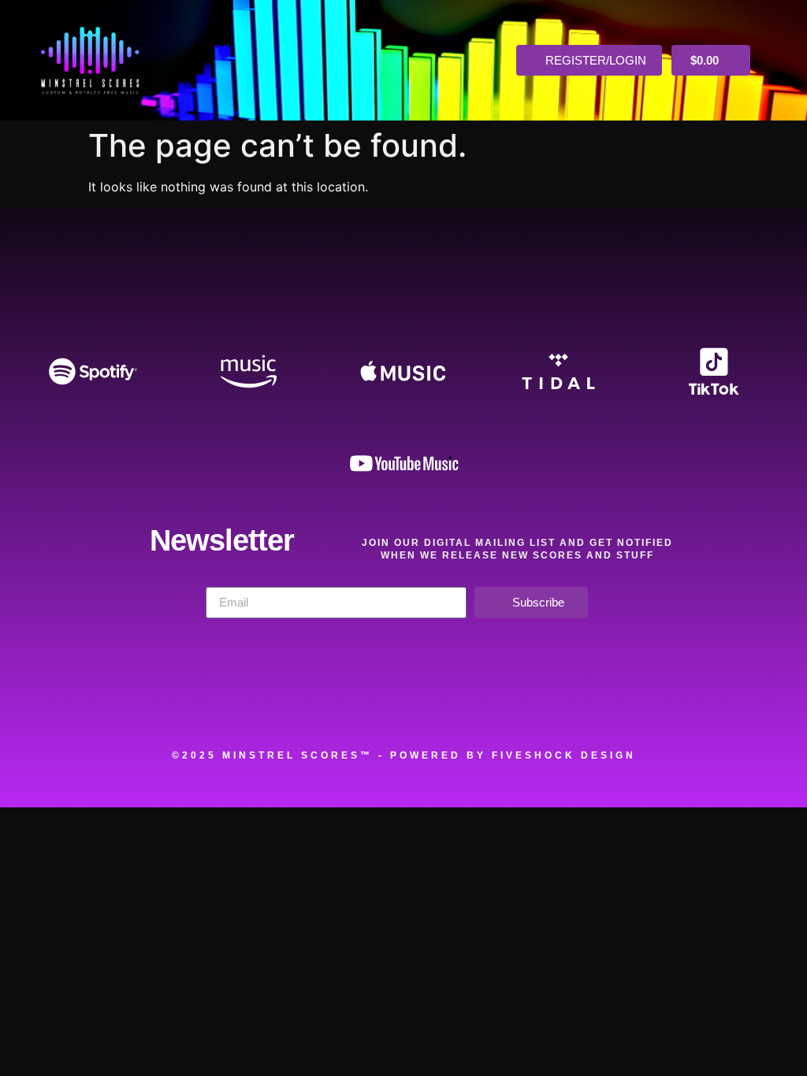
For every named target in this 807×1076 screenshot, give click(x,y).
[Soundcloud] (201, 704)
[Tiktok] (605, 704)
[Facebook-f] (282, 704)
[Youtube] (524, 704)
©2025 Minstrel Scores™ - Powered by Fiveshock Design (404, 755)
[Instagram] (443, 704)
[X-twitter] (363, 704)
